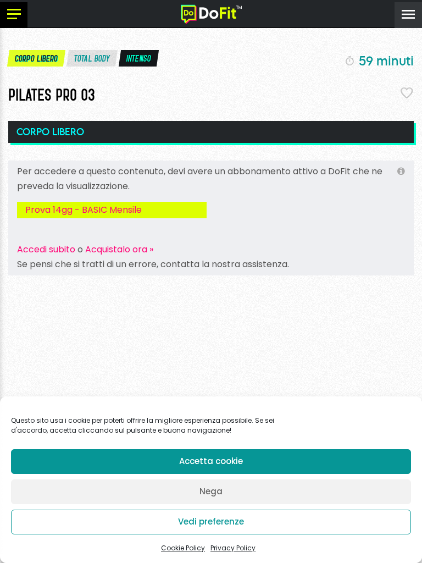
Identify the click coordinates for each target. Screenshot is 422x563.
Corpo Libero (50, 131)
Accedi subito (46, 249)
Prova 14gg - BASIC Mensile (83, 209)
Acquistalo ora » (119, 249)
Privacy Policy (233, 548)
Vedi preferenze (211, 521)
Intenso (139, 58)
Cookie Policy (183, 548)
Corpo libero (36, 58)
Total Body (92, 58)
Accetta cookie (211, 461)
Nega (211, 491)
